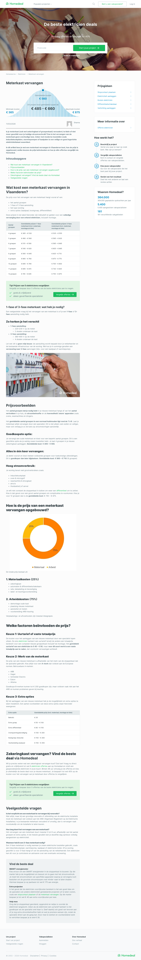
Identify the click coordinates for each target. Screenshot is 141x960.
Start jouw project (87, 48)
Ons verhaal (77, 940)
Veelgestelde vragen (18, 178)
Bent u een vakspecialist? (112, 4)
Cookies (52, 956)
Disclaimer (34, 956)
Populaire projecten (42, 4)
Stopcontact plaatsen (107, 92)
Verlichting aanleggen (107, 108)
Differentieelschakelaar (107, 104)
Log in (132, 4)
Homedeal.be (11, 74)
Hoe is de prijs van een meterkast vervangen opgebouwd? (34, 170)
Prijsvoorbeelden (17, 167)
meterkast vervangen (50, 894)
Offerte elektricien (105, 128)
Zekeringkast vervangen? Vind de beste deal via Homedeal (35, 175)
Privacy (44, 956)
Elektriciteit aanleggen (107, 96)
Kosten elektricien (105, 100)
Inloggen (42, 944)
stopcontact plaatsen (27, 894)
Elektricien (21, 74)
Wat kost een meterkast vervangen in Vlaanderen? (31, 165)
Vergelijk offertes (63, 294)
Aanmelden (43, 940)
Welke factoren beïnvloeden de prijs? (25, 172)
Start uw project (13, 940)
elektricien (23, 641)
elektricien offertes (39, 766)
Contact (75, 944)
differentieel (62, 490)
